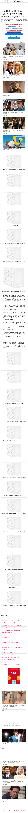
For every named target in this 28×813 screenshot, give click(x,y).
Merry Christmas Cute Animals (8, 635)
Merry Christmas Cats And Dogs (8, 649)
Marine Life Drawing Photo (7, 618)
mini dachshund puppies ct (14, 26)
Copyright (23, 810)
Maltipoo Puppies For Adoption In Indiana (10, 664)
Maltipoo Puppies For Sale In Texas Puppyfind (11, 625)
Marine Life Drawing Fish (7, 632)
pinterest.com (8, 612)
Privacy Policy (16, 810)
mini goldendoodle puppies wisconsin (14, 24)
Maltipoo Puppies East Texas (7, 637)
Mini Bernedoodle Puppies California (9, 652)
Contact (9, 810)
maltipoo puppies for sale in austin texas (14, 34)
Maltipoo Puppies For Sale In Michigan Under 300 (12, 647)
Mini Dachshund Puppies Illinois (8, 640)
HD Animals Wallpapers (13, 1)
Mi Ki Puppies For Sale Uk (7, 662)
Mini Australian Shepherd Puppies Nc (9, 627)
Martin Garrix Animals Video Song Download (11, 642)
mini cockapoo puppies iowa (14, 38)
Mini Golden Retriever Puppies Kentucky (10, 645)
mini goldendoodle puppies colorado (14, 28)
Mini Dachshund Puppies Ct (7, 654)
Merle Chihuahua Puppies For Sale (9, 622)
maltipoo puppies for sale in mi (14, 32)
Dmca (4, 810)
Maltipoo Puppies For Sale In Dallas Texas (10, 657)
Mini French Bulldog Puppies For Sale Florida (11, 630)
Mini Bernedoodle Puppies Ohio (8, 659)
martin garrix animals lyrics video (14, 36)
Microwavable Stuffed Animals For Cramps (10, 620)
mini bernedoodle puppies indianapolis (14, 30)
